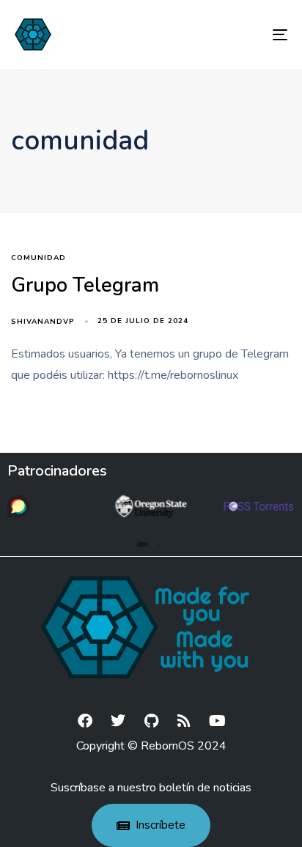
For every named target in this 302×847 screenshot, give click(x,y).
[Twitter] (118, 721)
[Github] (151, 721)
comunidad (38, 258)
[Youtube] (217, 721)
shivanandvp (43, 322)
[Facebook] (85, 721)
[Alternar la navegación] (241, 34)
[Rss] (184, 721)
